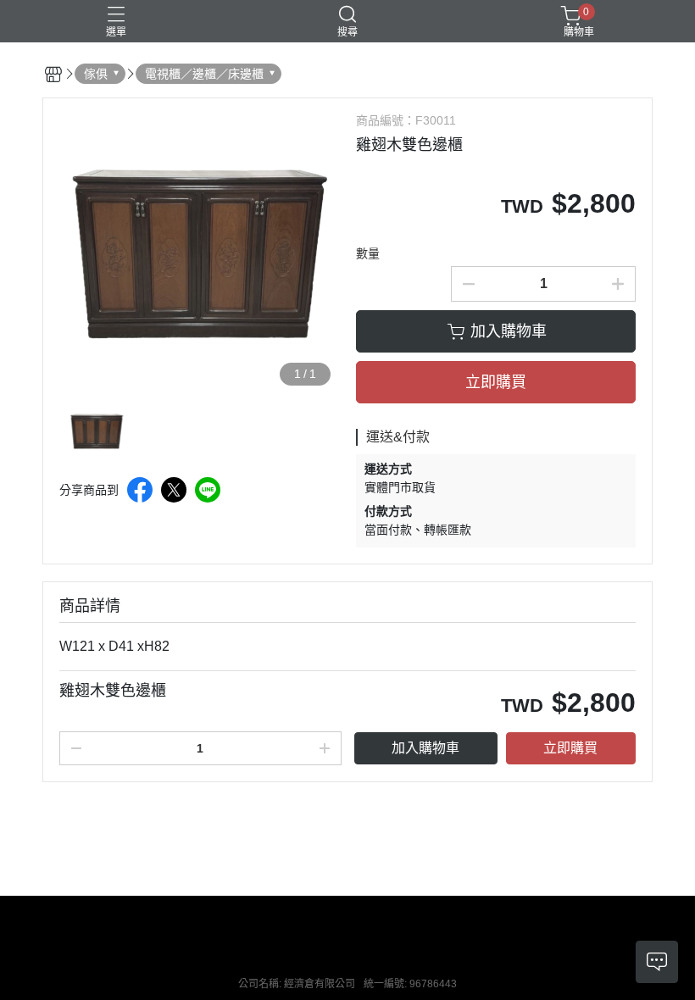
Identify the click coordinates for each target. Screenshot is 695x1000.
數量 (368, 253)
